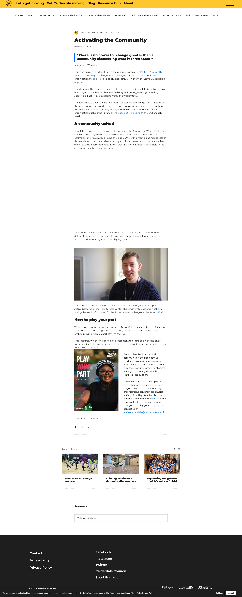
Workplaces (121, 15)
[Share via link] (94, 427)
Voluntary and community (145, 15)
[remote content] (121, 173)
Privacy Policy (41, 567)
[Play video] (121, 274)
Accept (231, 593)
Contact (36, 553)
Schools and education (71, 15)
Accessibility (40, 560)
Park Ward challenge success (78, 480)
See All (177, 449)
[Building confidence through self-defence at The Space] (121, 464)
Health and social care (99, 15)
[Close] (238, 593)
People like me (46, 15)
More (215, 15)
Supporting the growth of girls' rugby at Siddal (162, 480)
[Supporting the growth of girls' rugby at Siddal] (162, 464)
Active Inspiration (172, 15)
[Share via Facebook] (75, 427)
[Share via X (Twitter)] (82, 427)
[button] (230, 3)
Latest (31, 15)
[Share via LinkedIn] (88, 427)
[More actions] (166, 32)
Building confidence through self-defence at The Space (120, 480)
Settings (219, 593)
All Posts (19, 15)
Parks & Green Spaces (197, 15)
